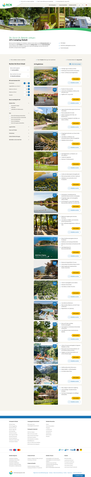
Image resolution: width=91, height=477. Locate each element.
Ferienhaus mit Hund (32, 460)
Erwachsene (11, 83)
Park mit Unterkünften (15, 119)
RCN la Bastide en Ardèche (33, 439)
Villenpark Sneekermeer (14, 440)
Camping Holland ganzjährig (52, 464)
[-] (25, 83)
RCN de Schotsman (13, 436)
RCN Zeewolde (12, 431)
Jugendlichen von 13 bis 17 (14, 86)
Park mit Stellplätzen (15, 121)
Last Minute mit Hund (68, 460)
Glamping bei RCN (49, 466)
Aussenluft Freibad (15, 105)
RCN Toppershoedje (13, 434)
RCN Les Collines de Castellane (34, 442)
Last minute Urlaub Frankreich (70, 467)
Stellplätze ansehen (74, 82)
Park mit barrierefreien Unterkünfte (18, 117)
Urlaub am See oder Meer (51, 463)
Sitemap (51, 472)
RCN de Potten (12, 424)
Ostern (47, 424)
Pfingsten (48, 427)
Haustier (11, 95)
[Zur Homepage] (7, 5)
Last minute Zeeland (68, 463)
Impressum (69, 472)
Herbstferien (48, 433)
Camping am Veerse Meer (14, 460)
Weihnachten (49, 434)
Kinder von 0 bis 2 (12, 92)
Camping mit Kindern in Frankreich (35, 467)
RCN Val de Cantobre (32, 437)
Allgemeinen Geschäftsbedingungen (40, 472)
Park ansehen (76, 79)
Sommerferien (49, 431)
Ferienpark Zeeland (13, 461)
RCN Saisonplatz (67, 458)
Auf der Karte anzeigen (76, 64)
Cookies (65, 472)
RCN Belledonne (31, 440)
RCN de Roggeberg (13, 426)
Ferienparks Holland (13, 441)
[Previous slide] (35, 76)
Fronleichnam (49, 429)
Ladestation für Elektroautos (17, 109)
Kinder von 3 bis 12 (13, 89)
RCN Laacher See (31, 424)
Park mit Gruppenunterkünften (17, 123)
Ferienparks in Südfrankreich (15, 466)
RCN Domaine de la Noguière (33, 444)
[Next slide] (56, 76)
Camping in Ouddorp (13, 458)
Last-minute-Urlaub (68, 465)
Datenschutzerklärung (58, 472)
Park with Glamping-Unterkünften (18, 115)
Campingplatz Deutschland (33, 426)
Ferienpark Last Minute (69, 462)
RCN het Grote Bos (13, 433)
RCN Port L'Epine (31, 432)
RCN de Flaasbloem (13, 438)
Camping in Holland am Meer (15, 464)
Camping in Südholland (14, 463)
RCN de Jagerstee (12, 429)
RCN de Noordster (13, 427)
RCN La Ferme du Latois (32, 434)
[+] (29, 83)
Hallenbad (13, 107)
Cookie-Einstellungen (77, 472)
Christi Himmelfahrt (50, 426)
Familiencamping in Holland (33, 466)
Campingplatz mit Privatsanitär (52, 458)
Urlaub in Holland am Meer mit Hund (35, 458)
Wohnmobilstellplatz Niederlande (53, 467)
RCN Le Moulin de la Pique (33, 435)
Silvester (48, 436)
